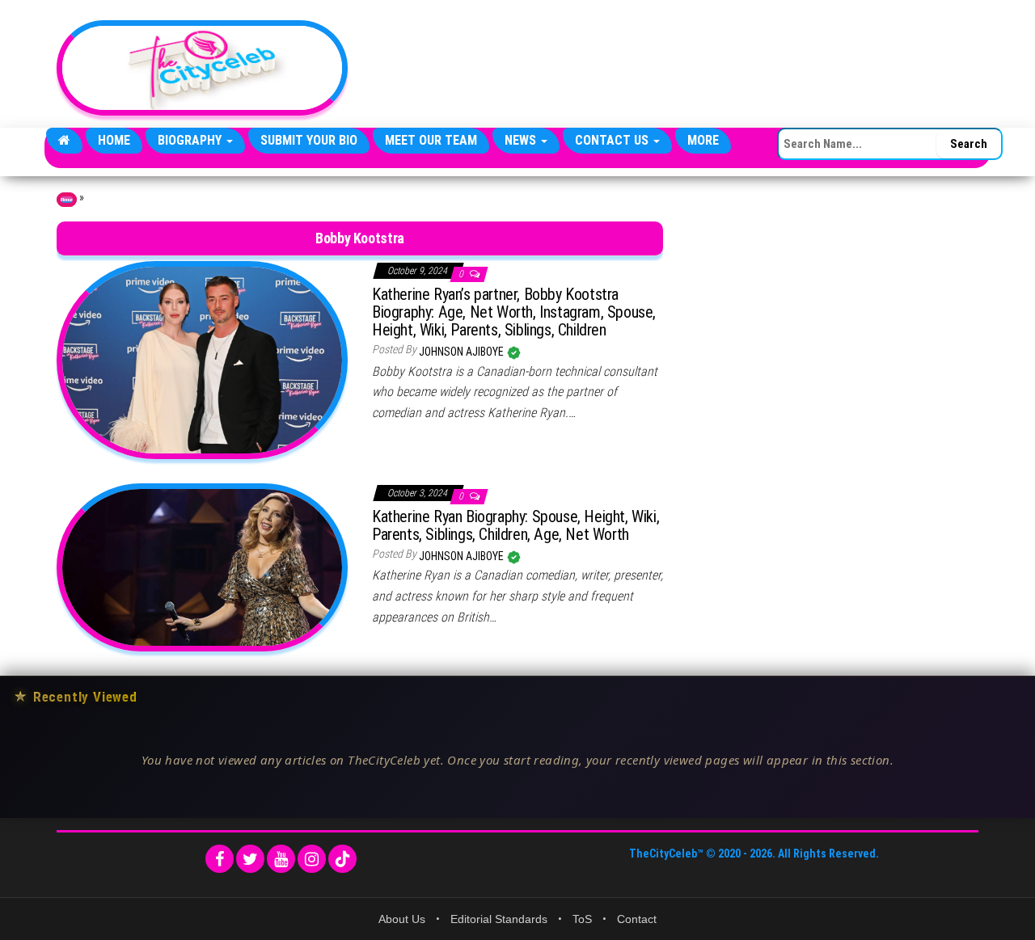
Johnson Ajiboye (462, 351)
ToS (582, 919)
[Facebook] (219, 859)
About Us (401, 919)
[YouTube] (281, 859)
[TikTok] (342, 859)
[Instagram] (312, 859)
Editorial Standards (498, 919)
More (703, 140)
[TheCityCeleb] (64, 141)
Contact (637, 919)
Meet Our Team (431, 140)
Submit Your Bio (308, 140)
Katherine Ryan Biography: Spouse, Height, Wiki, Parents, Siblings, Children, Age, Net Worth (515, 525)
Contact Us (613, 140)
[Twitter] (250, 859)
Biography (191, 140)
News (522, 140)
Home (114, 140)
